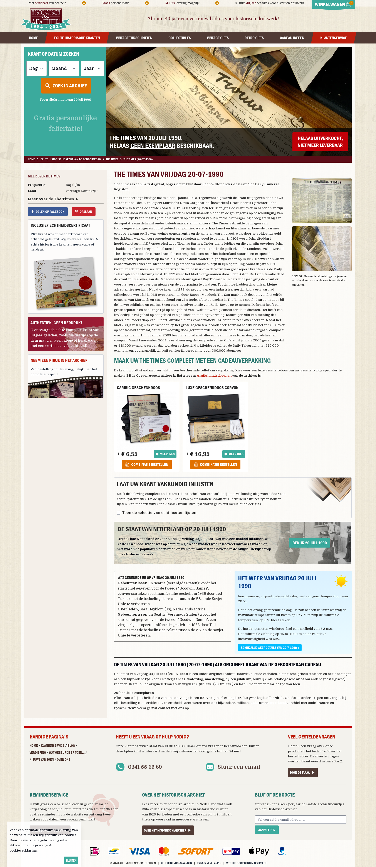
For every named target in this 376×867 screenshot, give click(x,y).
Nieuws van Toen (42, 759)
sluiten (71, 860)
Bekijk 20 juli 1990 (309, 542)
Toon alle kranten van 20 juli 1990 (65, 99)
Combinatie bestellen (149, 464)
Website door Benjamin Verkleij (246, 863)
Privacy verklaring (209, 863)
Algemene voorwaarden (176, 863)
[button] (322, 200)
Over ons (63, 759)
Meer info (167, 454)
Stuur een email (239, 767)
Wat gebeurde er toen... (67, 752)
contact (164, 708)
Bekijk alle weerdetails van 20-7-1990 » (270, 647)
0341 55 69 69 (145, 767)
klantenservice (136, 746)
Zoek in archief (70, 85)
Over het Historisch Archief (165, 830)
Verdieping (38, 752)
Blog (71, 745)
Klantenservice (52, 745)
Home (34, 745)
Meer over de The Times (51, 199)
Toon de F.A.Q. (300, 772)
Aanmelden (266, 830)
